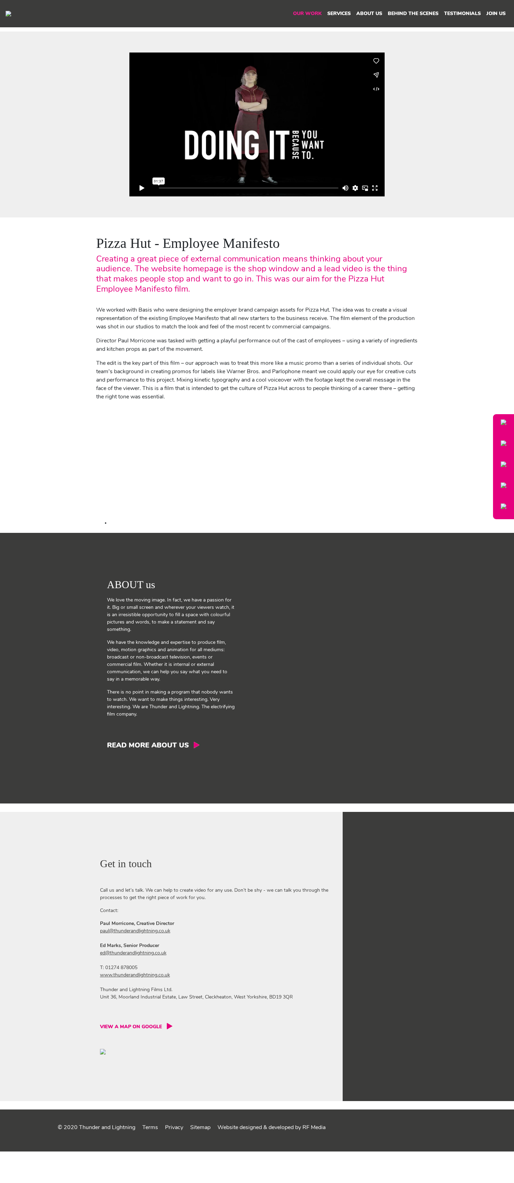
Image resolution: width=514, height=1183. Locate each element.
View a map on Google (131, 1027)
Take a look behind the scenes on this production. (170, 523)
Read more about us (148, 745)
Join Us (496, 13)
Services (339, 13)
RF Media (314, 1127)
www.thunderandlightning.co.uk (135, 975)
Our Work (307, 13)
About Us (369, 13)
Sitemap (200, 1127)
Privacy (174, 1127)
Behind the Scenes (413, 13)
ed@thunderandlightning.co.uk (133, 953)
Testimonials (462, 13)
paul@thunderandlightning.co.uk (135, 931)
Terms (150, 1127)
